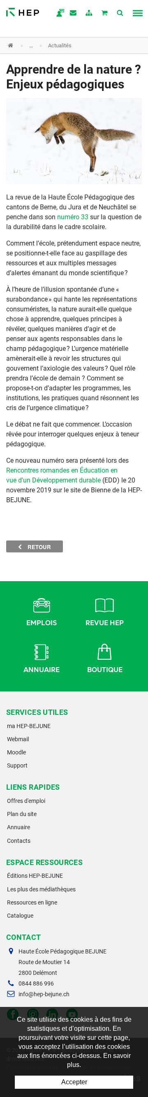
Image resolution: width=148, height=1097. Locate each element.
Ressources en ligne (32, 902)
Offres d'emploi (26, 801)
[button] (68, 45)
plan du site (89, 13)
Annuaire (41, 670)
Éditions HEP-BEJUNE (35, 875)
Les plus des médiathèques (41, 889)
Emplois (41, 623)
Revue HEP (105, 623)
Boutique (105, 670)
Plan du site (22, 814)
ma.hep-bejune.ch (58, 13)
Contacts (18, 840)
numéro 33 (73, 217)
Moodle (16, 752)
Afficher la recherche (120, 13)
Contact (74, 13)
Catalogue (20, 915)
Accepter (74, 1081)
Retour (38, 547)
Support (17, 765)
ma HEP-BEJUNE (29, 726)
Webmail (18, 739)
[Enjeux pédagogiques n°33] (74, 140)
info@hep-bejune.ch (43, 994)
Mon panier (105, 13)
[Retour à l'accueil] (22, 10)
